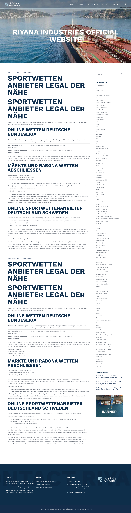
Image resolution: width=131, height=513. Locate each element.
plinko (98, 306)
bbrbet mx (99, 182)
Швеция (98, 366)
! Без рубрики (100, 86)
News (98, 286)
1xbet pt (99, 124)
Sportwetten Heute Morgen (17, 356)
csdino (98, 228)
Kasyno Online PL (102, 252)
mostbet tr (99, 277)
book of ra (99, 192)
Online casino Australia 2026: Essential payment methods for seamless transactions (108, 383)
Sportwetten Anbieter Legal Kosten (19, 239)
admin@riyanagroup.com (78, 492)
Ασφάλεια (99, 356)
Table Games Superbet (104, 335)
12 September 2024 (14, 72)
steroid (98, 330)
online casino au (101, 289)
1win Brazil (99, 93)
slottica (98, 327)
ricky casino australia (103, 320)
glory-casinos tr (101, 245)
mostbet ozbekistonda (103, 272)
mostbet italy (100, 269)
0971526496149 (74, 481)
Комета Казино (100, 364)
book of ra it (100, 194)
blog (97, 190)
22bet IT (99, 136)
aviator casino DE (102, 156)
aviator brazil (100, 153)
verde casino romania (103, 349)
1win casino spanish (103, 95)
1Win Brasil (99, 90)
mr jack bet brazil (102, 281)
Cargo (98, 199)
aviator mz (99, 165)
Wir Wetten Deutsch (14, 349)
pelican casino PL (102, 298)
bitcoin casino (100, 185)
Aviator (98, 151)
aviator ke (99, 163)
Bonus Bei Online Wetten (16, 386)
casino (98, 204)
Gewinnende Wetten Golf (16, 354)
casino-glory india (102, 221)
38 (97, 141)
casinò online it (101, 214)
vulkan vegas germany (103, 354)
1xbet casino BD (101, 112)
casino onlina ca (101, 209)
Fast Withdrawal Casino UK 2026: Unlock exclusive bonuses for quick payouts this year (109, 377)
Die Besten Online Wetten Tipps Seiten (21, 416)
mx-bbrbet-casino (102, 284)
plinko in (99, 308)
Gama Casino (100, 240)
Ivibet (98, 248)
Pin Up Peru (100, 301)
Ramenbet (99, 318)
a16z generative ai (102, 148)
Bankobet (99, 175)
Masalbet (99, 260)
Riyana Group (49, 509)
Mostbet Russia (101, 274)
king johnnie (100, 255)
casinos (98, 223)
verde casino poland (103, 347)
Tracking (99, 337)
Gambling (99, 243)
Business (99, 197)
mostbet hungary (102, 267)
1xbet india (99, 117)
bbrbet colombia (101, 180)
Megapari (99, 262)
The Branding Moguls (84, 509)
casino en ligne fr (102, 206)
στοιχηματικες (100, 359)
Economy (99, 231)
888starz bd (100, 146)
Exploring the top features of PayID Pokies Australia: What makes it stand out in (109, 388)
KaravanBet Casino (102, 250)
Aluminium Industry (43, 484)
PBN (97, 296)
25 (97, 139)
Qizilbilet (99, 315)
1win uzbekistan (101, 107)
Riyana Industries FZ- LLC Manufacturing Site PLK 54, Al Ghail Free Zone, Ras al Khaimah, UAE (79, 487)
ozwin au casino (101, 294)
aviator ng (99, 168)
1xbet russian (100, 129)
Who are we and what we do (46, 481)
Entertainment (101, 233)
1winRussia (99, 110)
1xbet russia (100, 127)
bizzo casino (100, 187)
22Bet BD (99, 134)
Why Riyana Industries (44, 487)
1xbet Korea (100, 119)
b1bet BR (99, 170)
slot (97, 325)
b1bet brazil (100, 173)
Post (97, 310)
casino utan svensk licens (105, 216)
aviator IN (99, 161)
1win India (99, 100)
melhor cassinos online (104, 265)
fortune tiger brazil (102, 238)
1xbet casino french (102, 115)
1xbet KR (99, 122)
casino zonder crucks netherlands (108, 219)
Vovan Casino (100, 352)
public (98, 313)
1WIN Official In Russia (103, 102)
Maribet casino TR (102, 257)
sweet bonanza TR (102, 332)
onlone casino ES (102, 291)
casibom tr (99, 202)
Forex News (100, 235)
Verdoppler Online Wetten (16, 191)
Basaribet (99, 177)
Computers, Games (102, 226)
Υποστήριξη (99, 361)
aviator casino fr (101, 158)
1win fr (98, 98)
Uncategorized (101, 342)
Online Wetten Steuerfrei (16, 351)
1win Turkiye (100, 105)
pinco (98, 303)
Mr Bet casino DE (102, 279)
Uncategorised (101, 339)
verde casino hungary (103, 344)
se (96, 323)
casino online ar (101, 211)
